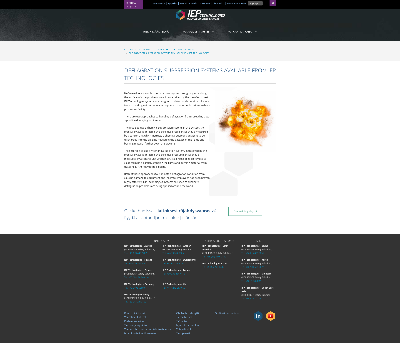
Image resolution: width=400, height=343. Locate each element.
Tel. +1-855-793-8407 (213, 266)
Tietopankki (218, 3)
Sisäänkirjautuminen (236, 3)
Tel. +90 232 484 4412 (173, 273)
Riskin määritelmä (156, 31)
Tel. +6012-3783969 (251, 280)
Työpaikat (172, 3)
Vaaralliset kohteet (196, 31)
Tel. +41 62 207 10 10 (173, 263)
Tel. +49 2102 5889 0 (134, 287)
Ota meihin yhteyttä (245, 211)
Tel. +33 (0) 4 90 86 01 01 (137, 277)
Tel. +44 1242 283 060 (173, 287)
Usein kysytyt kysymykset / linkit (175, 49)
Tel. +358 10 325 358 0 (135, 263)
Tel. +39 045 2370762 (135, 301)
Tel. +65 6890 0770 (251, 298)
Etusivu (128, 49)
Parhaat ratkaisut (241, 31)
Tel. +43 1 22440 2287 (135, 253)
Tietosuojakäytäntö (135, 325)
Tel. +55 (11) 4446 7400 (214, 256)
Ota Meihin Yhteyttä (188, 313)
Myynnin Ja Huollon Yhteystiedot (195, 3)
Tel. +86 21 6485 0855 (252, 253)
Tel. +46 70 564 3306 (173, 253)
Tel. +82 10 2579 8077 (252, 266)
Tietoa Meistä (159, 3)
